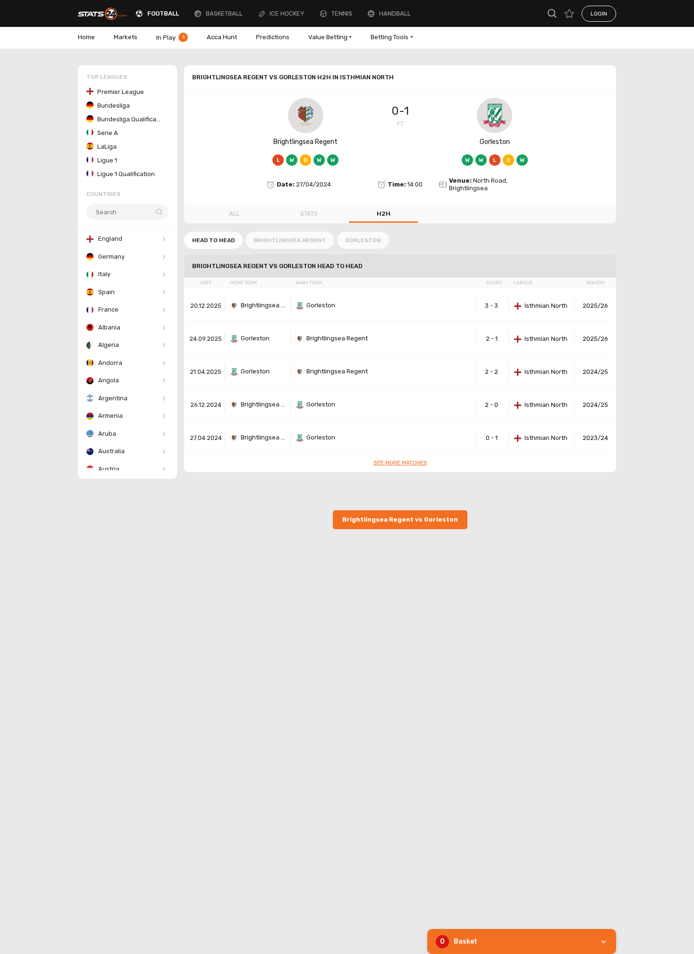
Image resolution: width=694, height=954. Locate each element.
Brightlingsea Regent (305, 142)
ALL (234, 213)
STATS (309, 213)
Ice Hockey (287, 13)
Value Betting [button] (327, 37)
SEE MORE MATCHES (400, 462)
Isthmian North (546, 305)
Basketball (224, 13)
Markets (125, 37)
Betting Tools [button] (389, 37)
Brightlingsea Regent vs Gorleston (400, 519)
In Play (170, 37)
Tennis (341, 13)
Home (86, 37)
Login (599, 13)
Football (163, 13)
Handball (395, 13)
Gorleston (495, 142)
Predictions (272, 37)
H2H (383, 213)
